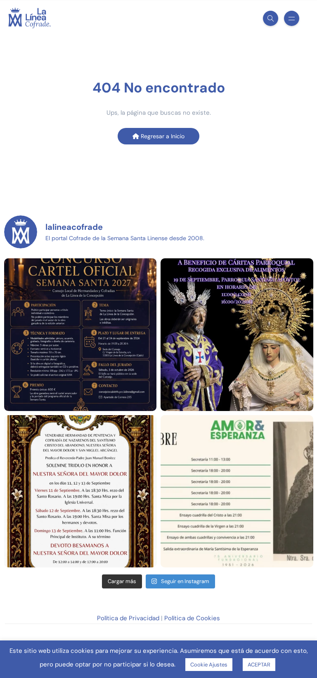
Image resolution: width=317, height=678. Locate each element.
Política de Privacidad (128, 618)
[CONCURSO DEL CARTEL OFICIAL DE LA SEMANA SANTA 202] (80, 334)
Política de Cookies (192, 618)
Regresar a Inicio (162, 136)
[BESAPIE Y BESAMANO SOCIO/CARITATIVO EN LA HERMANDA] (237, 334)
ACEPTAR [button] (259, 664)
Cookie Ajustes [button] (208, 664)
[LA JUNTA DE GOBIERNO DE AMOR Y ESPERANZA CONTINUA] (237, 491)
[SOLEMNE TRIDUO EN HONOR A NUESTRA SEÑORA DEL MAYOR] (80, 491)
